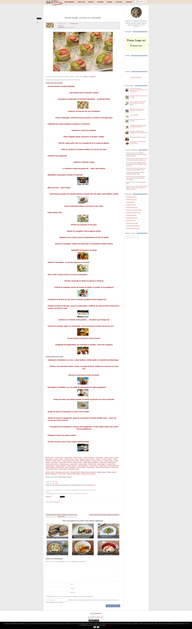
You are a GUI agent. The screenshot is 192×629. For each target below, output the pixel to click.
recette (62, 25)
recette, (53, 481)
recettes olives (73, 464)
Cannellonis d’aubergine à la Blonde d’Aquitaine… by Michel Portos (84, 99)
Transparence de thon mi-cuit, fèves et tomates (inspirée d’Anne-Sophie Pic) (77, 299)
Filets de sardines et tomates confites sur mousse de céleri (84, 149)
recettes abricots (50, 465)
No (98, 627)
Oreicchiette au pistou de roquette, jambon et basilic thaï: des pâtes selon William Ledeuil (83, 194)
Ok (94, 627)
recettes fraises (99, 457)
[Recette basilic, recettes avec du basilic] (83, 73)
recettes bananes (110, 464)
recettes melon (59, 457)
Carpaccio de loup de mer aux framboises (84, 111)
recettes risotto (63, 469)
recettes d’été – (103, 462)
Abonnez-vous (94, 620)
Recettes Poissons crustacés (88, 472)
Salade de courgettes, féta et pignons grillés (84, 231)
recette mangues (109, 460)
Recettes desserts (111, 472)
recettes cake (114, 467)
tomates (85, 76)
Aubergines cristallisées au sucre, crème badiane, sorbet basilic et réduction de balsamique (83, 360)
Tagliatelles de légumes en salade (84, 250)
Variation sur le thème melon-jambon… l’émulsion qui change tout (83, 320)
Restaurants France (131, 204)
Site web (73, 592)
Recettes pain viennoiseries (88, 473)
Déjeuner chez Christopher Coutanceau (138, 137)
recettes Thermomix (72, 465)
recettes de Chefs (77, 462)
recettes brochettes (60, 465)
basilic (59, 25)
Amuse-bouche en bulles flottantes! (61, 86)
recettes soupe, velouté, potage (70, 460)
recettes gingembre (83, 465)
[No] (190, 625)
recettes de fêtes (93, 465)
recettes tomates (56, 460)
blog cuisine (62, 477)
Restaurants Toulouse (131, 199)
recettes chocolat (90, 459)
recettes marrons (108, 457)
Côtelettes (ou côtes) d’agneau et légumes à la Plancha (69, 124)
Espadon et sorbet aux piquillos (84, 130)
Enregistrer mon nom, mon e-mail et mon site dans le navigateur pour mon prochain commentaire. (70, 596)
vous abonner (51, 602)
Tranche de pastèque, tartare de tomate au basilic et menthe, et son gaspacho (84, 287)
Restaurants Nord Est (131, 215)
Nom (72, 584)
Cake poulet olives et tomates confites (84, 93)
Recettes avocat (50, 457)
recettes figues (101, 464)
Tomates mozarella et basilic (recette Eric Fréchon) (83, 281)
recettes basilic (103, 465)
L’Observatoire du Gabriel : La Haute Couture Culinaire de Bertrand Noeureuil (136, 188)
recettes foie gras (58, 459)
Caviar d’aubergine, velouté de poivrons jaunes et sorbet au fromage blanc (84, 118)
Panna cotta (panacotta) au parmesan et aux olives (83, 206)
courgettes (92, 76)
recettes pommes (64, 464)
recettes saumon (78, 457)
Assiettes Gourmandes (136, 77)
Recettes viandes (101, 472)
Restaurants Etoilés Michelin (133, 225)
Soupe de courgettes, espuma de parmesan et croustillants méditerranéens (84, 244)
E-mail (72, 588)
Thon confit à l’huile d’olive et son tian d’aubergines (67, 275)
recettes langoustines (85, 460)
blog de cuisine (63, 490)
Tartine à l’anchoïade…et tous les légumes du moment (68, 262)
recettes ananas (68, 457)
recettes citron (92, 464)
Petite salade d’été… (55, 212)
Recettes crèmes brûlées (74, 473)
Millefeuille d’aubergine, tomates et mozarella (65, 175)
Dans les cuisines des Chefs (133, 228)
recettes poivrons (69, 459)
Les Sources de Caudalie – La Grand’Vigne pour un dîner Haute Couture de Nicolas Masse (138, 90)
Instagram (57, 502)
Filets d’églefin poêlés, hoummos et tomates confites (84, 137)
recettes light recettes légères (90, 462)
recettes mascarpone (113, 465)
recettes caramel (111, 462)
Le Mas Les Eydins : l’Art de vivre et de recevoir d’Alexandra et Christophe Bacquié (138, 103)
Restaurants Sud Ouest (131, 207)
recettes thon (54, 462)
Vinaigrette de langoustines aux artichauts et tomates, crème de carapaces (84, 345)
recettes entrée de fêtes (52, 469)
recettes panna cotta (73, 469)
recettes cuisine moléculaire (103, 467)
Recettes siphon (62, 473)
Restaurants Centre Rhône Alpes (134, 210)
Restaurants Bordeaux (131, 197)
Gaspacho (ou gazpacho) (57, 156)
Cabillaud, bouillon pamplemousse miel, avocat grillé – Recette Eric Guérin (136, 154)
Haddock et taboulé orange (84, 162)
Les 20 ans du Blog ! (134, 114)
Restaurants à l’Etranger (132, 223)
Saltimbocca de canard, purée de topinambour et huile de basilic (84, 237)
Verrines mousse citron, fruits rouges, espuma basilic (68, 442)
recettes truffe (60, 467)
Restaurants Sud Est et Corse (133, 212)
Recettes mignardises (51, 473)
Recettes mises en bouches (63, 472)
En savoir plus (109, 625)
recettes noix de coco (97, 460)
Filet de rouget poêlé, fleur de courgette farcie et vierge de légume (83, 143)
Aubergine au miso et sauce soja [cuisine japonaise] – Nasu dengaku (135, 178)
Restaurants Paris (130, 202)
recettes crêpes (90, 467)
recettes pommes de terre (52, 464)
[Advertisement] (83, 12)
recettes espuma (81, 467)
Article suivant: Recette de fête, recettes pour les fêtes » (104, 514)
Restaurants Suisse (130, 220)
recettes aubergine (50, 467)
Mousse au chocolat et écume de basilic (84, 375)
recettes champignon (70, 467)
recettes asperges (80, 459)
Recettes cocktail (50, 472)
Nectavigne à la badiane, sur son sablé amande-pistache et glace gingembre (77, 387)
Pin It (38, 22)
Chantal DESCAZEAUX (74, 23)
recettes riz (99, 459)
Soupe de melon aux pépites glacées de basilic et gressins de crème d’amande (84, 399)
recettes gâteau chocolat (65, 462)
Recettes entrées (75, 472)
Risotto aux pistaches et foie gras (84, 225)
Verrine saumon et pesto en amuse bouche (83, 338)
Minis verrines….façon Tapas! (59, 188)
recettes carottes (107, 459)
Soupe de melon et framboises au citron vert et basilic (68, 412)
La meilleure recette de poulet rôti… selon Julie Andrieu (83, 168)
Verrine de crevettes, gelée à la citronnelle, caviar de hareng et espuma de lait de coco (81, 326)
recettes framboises (89, 457)
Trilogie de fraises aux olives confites (62, 435)
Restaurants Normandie (132, 218)
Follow (49, 496)
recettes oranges (82, 464)
